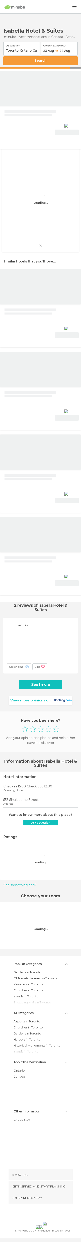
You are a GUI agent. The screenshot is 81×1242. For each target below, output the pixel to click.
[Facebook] (33, 1213)
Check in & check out (54, 45)
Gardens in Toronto (27, 972)
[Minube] (14, 7)
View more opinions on (30, 700)
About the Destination (30, 1062)
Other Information (27, 1111)
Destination (13, 45)
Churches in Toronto (28, 990)
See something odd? (19, 885)
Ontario (19, 1070)
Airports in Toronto (27, 1021)
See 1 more (40, 684)
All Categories (24, 1013)
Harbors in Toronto (27, 1039)
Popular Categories (28, 964)
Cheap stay (22, 1119)
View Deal (66, 132)
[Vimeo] (45, 1213)
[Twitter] (39, 1213)
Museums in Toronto (28, 984)
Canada (19, 1076)
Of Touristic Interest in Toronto (35, 978)
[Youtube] (51, 1213)
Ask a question (40, 822)
